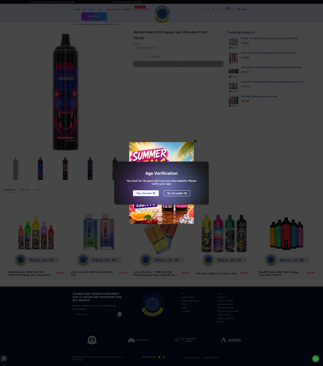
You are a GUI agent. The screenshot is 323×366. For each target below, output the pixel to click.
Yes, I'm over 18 (145, 193)
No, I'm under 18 (177, 193)
